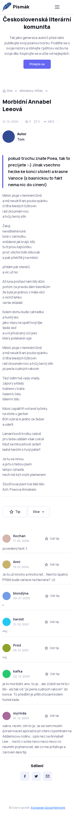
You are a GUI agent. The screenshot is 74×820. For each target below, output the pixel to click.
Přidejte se (37, 64)
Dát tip (54, 538)
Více (36, 511)
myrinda (19, 713)
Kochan (19, 536)
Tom (20, 139)
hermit (18, 619)
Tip (17, 511)
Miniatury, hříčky (31, 91)
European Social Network (48, 808)
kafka (17, 671)
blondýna (20, 593)
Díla (9, 91)
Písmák (21, 7)
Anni (16, 562)
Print (17, 645)
